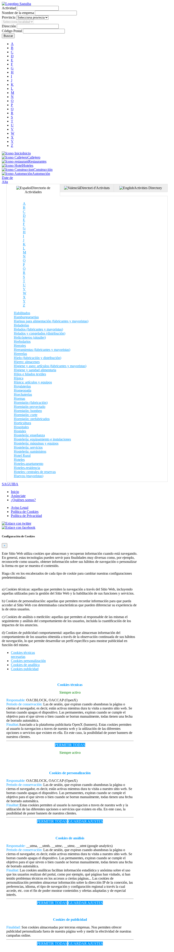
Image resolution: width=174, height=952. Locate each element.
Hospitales (21, 427)
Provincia (8, 17)
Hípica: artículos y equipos (33, 382)
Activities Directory (148, 188)
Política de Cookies (25, 512)
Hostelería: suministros (30, 451)
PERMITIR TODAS (70, 745)
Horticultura (22, 423)
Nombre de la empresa (18, 13)
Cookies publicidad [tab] (25, 669)
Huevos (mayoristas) (28, 476)
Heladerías (21, 325)
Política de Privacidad (26, 516)
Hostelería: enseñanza (29, 435)
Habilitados (22, 313)
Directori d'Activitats (95, 188)
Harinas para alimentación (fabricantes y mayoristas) (51, 321)
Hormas (19, 398)
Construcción (43, 169)
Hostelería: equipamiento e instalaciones (42, 439)
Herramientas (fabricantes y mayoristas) (42, 350)
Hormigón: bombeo (28, 411)
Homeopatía (22, 390)
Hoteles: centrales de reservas (35, 472)
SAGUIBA (10, 484)
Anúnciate (18, 496)
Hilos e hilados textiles (30, 374)
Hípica (18, 378)
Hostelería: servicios (28, 447)
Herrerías (20, 354)
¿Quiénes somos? (23, 500)
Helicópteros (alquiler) (30, 337)
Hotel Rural (22, 455)
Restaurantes (37, 161)
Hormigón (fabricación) (31, 403)
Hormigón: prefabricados (32, 419)
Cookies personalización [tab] (28, 661)
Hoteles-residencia (27, 468)
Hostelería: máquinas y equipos (36, 443)
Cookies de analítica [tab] (25, 665)
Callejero (33, 157)
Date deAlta (7, 180)
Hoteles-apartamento (28, 464)
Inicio (27, 153)
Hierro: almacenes (27, 362)
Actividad (9, 8)
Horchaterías (23, 394)
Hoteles (27, 165)
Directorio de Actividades (37, 190)
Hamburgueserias (26, 317)
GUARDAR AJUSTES (85, 821)
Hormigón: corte (25, 415)
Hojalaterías (22, 386)
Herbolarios (22, 341)
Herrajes (20, 345)
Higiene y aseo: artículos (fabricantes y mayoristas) (50, 366)
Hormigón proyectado (29, 407)
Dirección (9, 26)
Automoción (41, 174)
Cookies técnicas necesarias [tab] (23, 655)
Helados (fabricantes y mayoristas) (38, 329)
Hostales (20, 431)
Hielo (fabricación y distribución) (37, 358)
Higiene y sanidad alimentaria (35, 370)
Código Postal (12, 31)
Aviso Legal (19, 507)
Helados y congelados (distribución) (39, 333)
